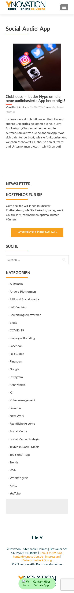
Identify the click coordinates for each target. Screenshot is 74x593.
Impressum (52, 556)
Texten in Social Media (24, 446)
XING (13, 485)
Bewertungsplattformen (25, 314)
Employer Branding (22, 338)
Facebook (16, 346)
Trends (14, 462)
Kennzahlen (17, 384)
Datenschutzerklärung (37, 560)
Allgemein (16, 283)
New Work (17, 415)
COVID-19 (17, 330)
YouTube (15, 493)
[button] (7, 586)
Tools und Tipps (20, 454)
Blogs (13, 322)
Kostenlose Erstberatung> (37, 232)
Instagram (16, 377)
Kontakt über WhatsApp (41, 583)
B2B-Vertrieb (18, 307)
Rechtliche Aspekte (22, 423)
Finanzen (16, 361)
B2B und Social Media (24, 299)
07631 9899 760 (51, 552)
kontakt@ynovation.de (28, 556)
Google (14, 369)
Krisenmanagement (22, 400)
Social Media (18, 431)
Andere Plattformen (23, 291)
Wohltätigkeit (19, 478)
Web (13, 470)
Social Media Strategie (24, 439)
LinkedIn (15, 408)
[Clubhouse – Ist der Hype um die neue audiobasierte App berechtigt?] (37, 67)
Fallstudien (17, 353)
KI (11, 392)
